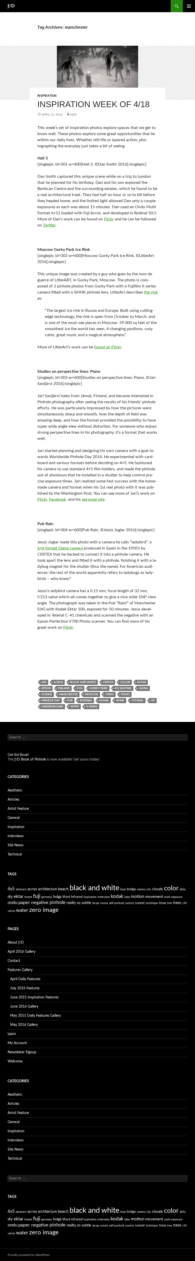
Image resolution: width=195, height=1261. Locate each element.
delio (183, 889)
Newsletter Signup (22, 1052)
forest (28, 896)
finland (64, 688)
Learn (12, 1034)
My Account (17, 1043)
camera (141, 889)
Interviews (16, 836)
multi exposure (173, 897)
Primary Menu (189, 6)
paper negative (33, 902)
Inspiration (47, 96)
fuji (80, 688)
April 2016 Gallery (22, 951)
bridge (131, 889)
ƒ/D (11, 6)
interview (104, 896)
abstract (21, 889)
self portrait (116, 902)
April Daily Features (25, 979)
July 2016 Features (25, 988)
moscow (91, 694)
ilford (66, 897)
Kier (73, 114)
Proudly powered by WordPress (29, 1254)
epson (46, 688)
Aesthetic (15, 790)
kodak (47, 694)
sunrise (129, 903)
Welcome (15, 1061)
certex (108, 682)
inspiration (90, 897)
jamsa (143, 688)
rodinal (86, 700)
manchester (68, 694)
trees (177, 903)
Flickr (109, 219)
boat (123, 889)
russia (104, 700)
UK (153, 700)
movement (154, 897)
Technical (15, 854)
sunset (140, 903)
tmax (162, 903)
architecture (47, 889)
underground (52, 706)
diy (10, 897)
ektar (141, 682)
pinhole (58, 902)
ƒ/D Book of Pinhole (30, 759)
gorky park (99, 688)
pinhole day (51, 700)
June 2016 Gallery (24, 1006)
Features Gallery (20, 970)
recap (95, 902)
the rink (151, 292)
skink (120, 700)
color (125, 682)
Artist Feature (18, 809)
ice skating (123, 688)
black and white (83, 682)
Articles (13, 799)
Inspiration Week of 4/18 (93, 104)
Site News (15, 845)
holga (57, 897)
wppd (74, 706)
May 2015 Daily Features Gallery (35, 1015)
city (149, 889)
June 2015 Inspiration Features (34, 997)
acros (58, 682)
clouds (157, 889)
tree (169, 903)
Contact (14, 961)
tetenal (138, 700)
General (14, 818)
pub (70, 700)
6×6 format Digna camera (60, 548)
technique (152, 903)
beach (63, 889)
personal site (93, 499)
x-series (92, 706)
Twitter (49, 225)
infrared (77, 897)
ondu (109, 694)
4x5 (44, 682)
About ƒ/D (16, 942)
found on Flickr (107, 347)
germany (46, 897)
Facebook (57, 499)
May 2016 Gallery (24, 1025)
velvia (11, 911)
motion (137, 897)
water (22, 910)
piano (125, 694)
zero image (44, 910)
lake (127, 896)
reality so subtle (79, 903)
